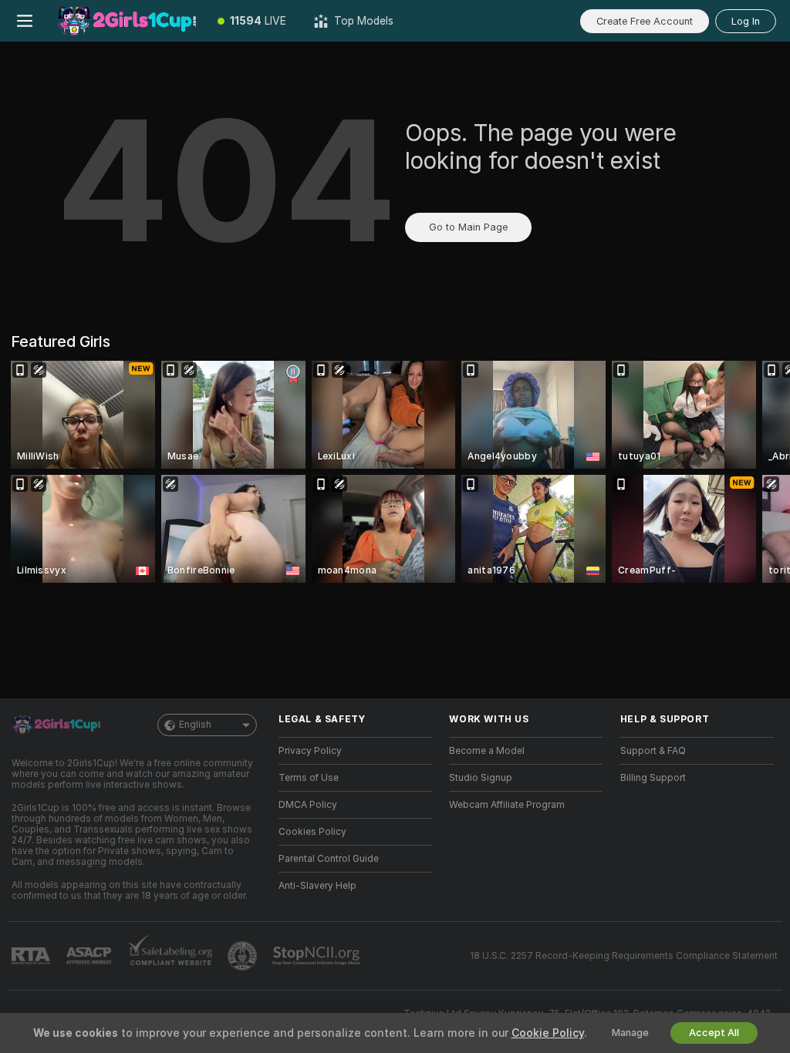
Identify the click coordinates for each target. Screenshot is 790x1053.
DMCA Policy (308, 804)
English (195, 724)
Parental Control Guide (329, 858)
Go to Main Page (468, 227)
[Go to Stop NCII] (317, 956)
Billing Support (653, 777)
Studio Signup (480, 777)
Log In (745, 21)
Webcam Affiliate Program (507, 804)
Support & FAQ (653, 750)
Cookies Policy (312, 831)
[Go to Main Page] (126, 21)
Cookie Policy (547, 1033)
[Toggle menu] (24, 21)
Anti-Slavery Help (317, 885)
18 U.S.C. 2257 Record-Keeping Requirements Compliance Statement (624, 955)
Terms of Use (309, 777)
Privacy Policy (310, 750)
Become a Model (487, 750)
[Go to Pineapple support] (244, 956)
